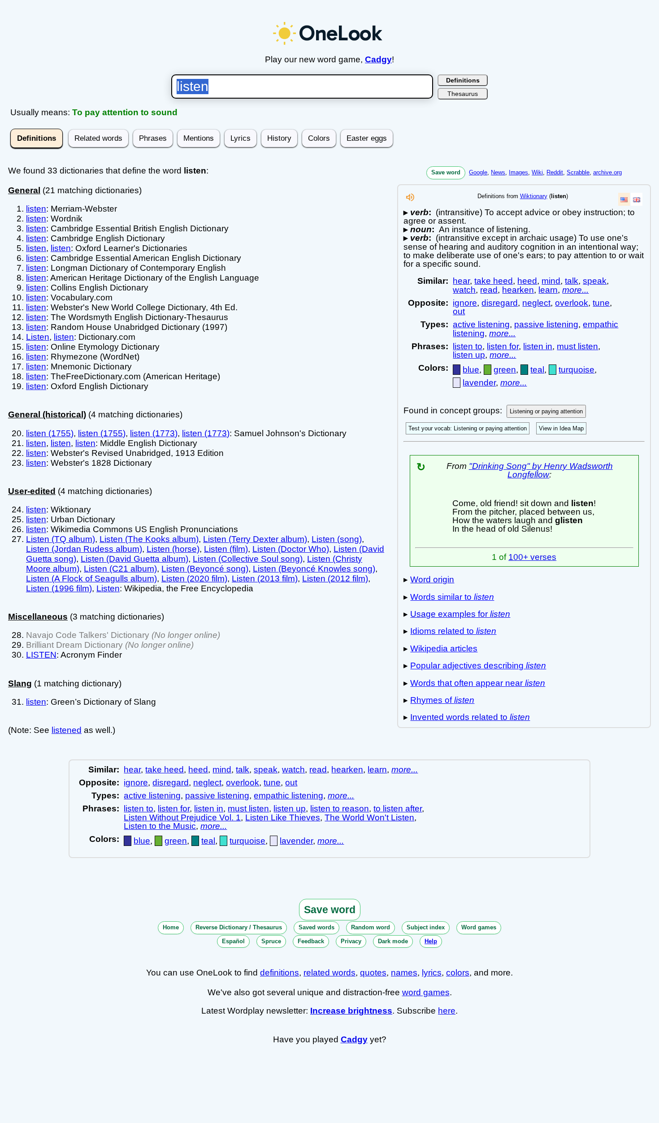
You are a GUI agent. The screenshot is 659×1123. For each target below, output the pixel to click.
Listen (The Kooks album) (149, 539)
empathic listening (288, 795)
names (404, 972)
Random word (370, 927)
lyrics (432, 972)
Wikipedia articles (443, 648)
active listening (481, 324)
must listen (577, 346)
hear (461, 281)
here (446, 1010)
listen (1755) (50, 433)
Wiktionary (533, 196)
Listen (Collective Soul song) (248, 559)
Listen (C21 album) (120, 568)
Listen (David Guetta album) (134, 559)
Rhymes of (442, 700)
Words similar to (452, 597)
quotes (373, 972)
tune (601, 303)
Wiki (537, 172)
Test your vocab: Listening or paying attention (467, 428)
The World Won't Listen (369, 817)
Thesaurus (462, 93)
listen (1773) (154, 433)
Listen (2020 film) (194, 578)
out (459, 311)
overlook (571, 303)
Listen (37, 337)
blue (471, 369)
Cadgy (378, 59)
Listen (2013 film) (265, 578)
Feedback (311, 941)
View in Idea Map (561, 428)
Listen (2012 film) (335, 578)
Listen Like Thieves (282, 817)
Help (431, 941)
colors (457, 972)
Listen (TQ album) (60, 539)
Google (478, 172)
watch (464, 290)
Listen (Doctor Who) (290, 549)
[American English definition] (624, 199)
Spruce (271, 941)
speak (595, 281)
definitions (279, 972)
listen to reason (339, 808)
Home (171, 927)
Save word (445, 172)
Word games (478, 927)
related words (329, 972)
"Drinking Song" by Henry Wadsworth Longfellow (541, 470)
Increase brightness (351, 1010)
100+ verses (532, 557)
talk (571, 281)
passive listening (546, 324)
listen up (469, 355)
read (489, 290)
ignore (465, 303)
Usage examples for (460, 614)
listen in (537, 346)
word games (426, 992)
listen (36, 208)
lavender (479, 382)
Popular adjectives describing (478, 665)
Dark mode (393, 941)
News (498, 172)
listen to (467, 346)
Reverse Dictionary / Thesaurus (238, 927)
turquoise (576, 369)
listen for (503, 346)
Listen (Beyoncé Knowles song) (314, 568)
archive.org (607, 172)
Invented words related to (470, 717)
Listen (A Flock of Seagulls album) (91, 578)
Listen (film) (226, 549)
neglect (536, 303)
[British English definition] (636, 199)
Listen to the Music (160, 826)
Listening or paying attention (546, 411)
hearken (518, 290)
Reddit (554, 172)
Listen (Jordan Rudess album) (84, 549)
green (505, 369)
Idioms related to (453, 631)
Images (518, 172)
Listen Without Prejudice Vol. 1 (182, 817)
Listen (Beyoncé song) (204, 568)
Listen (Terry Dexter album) (255, 539)
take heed (493, 281)
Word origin (432, 579)
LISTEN (41, 654)
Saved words (316, 927)
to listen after (397, 808)
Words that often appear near (477, 683)
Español (233, 941)
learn (548, 290)
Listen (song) (337, 539)
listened (67, 730)
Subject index (426, 927)
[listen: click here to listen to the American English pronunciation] (410, 199)
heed (527, 281)
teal (537, 369)
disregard (499, 303)
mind (551, 281)
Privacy (351, 941)
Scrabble (578, 172)
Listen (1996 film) (59, 588)
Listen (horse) (173, 549)
